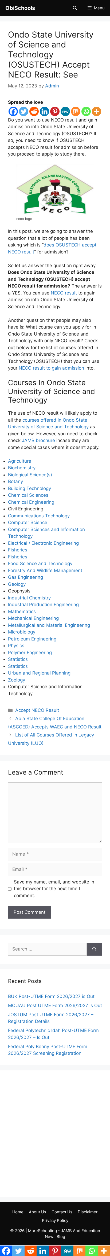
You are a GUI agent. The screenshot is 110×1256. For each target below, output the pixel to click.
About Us (37, 1211)
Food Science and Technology (40, 563)
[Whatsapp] (86, 111)
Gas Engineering (25, 577)
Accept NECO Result (37, 710)
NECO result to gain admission (51, 368)
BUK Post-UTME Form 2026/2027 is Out (51, 996)
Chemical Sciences (28, 495)
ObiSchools (20, 8)
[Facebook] (13, 111)
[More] (96, 111)
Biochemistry (22, 467)
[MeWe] (65, 111)
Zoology (16, 680)
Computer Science (27, 522)
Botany (15, 481)
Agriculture (19, 461)
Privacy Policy (55, 1220)
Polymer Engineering (30, 652)
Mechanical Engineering (33, 618)
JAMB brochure (38, 440)
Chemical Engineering (31, 502)
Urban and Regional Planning (39, 673)
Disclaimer (88, 1211)
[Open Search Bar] (75, 8)
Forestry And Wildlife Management (45, 570)
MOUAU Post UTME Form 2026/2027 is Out (55, 1005)
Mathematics (22, 611)
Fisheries (17, 550)
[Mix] (75, 111)
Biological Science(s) (30, 474)
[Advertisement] (55, 1133)
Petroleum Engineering (32, 639)
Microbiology (21, 632)
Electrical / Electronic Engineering (43, 543)
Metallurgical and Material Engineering (49, 625)
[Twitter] (23, 111)
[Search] (94, 949)
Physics (16, 645)
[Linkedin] (44, 111)
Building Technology (29, 488)
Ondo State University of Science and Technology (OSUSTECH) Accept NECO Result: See (50, 54)
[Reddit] (34, 111)
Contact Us (62, 1211)
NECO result (64, 293)
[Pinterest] (55, 111)
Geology (17, 584)
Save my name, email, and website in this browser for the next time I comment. (54, 888)
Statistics (18, 659)
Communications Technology (39, 515)
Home (17, 1211)
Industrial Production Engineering (43, 604)
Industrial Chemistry (29, 598)
